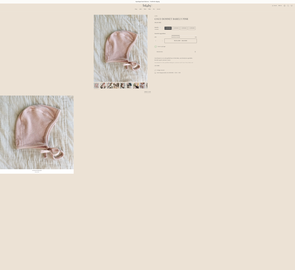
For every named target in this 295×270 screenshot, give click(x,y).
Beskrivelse (160, 52)
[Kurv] (291, 5)
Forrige (93, 48)
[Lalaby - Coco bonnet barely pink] (37, 132)
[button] (136, 9)
